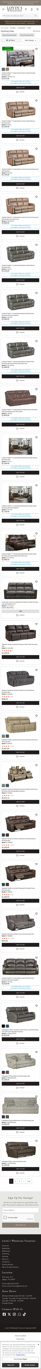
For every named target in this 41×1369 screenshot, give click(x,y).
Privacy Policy (20, 1339)
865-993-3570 (13, 1283)
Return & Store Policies (10, 1267)
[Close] (38, 1344)
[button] (3, 9)
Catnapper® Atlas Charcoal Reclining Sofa (14, 1161)
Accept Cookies (30, 1365)
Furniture (13, 28)
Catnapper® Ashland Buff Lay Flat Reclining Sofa (16, 1076)
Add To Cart (20, 87)
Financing (5, 1253)
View (20, 611)
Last (28, 1181)
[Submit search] (35, 16)
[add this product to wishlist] (36, 48)
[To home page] (14, 9)
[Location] (25, 9)
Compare (21, 92)
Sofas (29, 28)
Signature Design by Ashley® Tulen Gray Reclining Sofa (18, 934)
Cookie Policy (20, 1355)
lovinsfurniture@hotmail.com (17, 1286)
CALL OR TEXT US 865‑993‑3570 (25, 4)
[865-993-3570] (31, 9)
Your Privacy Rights (20, 1359)
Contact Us (6, 1261)
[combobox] (30, 40)
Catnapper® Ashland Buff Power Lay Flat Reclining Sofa (18, 1120)
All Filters (12, 40)
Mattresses (6, 1251)
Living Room (21, 28)
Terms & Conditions (20, 1336)
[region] (20, 1355)
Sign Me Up (21, 1225)
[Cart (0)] (37, 9)
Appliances (6, 1248)
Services (5, 1256)
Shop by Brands (7, 1264)
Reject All (11, 1365)
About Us (5, 1259)
